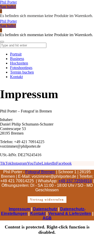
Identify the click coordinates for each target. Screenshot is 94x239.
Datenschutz (45, 209)
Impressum (19, 209)
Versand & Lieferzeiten (69, 213)
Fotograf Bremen (40, 172)
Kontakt (37, 213)
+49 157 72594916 (75, 181)
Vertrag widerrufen (47, 199)
